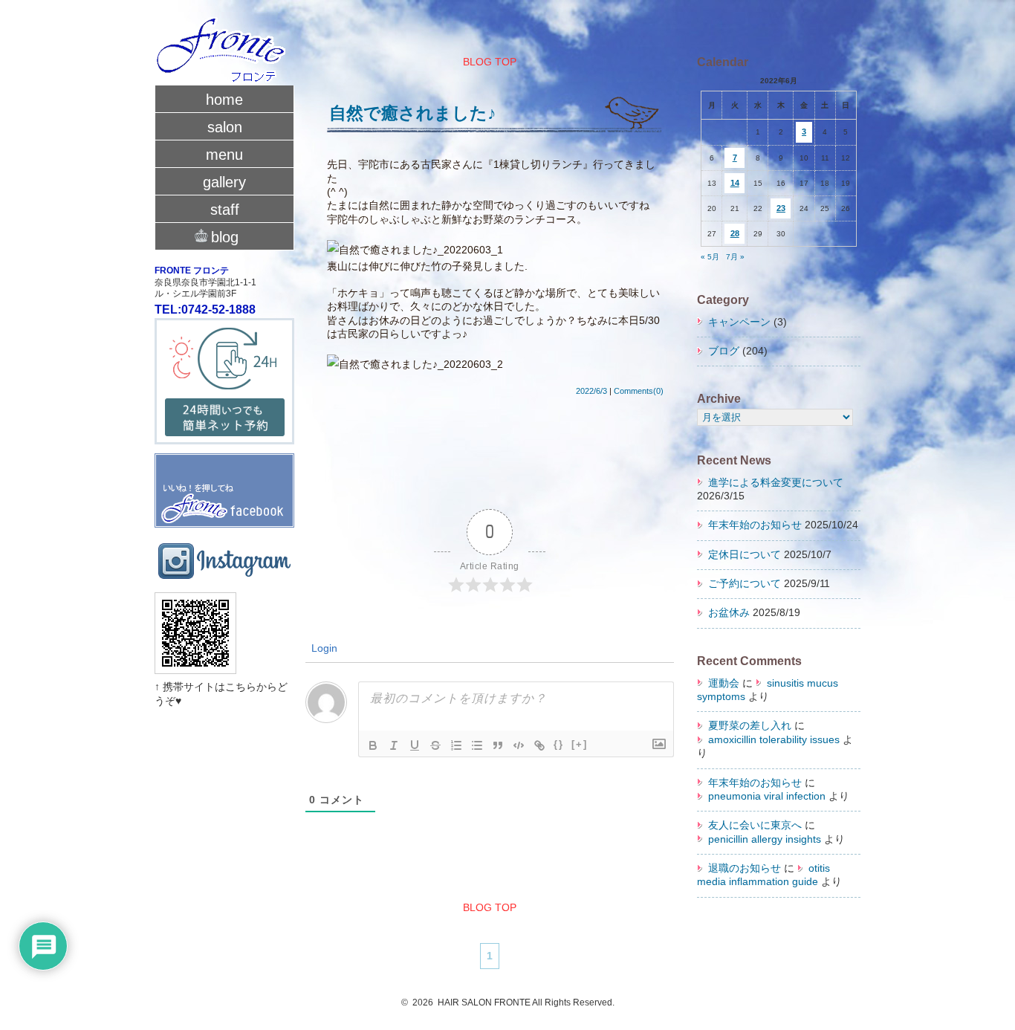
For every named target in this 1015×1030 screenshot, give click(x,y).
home (224, 99)
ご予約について (744, 583)
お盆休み (729, 612)
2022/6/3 (591, 390)
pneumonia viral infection (767, 796)
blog (225, 237)
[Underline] (414, 745)
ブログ (723, 351)
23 (780, 208)
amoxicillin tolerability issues (774, 739)
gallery (224, 182)
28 (734, 233)
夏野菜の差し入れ (749, 725)
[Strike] (435, 745)
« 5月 (710, 257)
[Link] (539, 745)
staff (224, 209)
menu (224, 154)
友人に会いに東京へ (755, 825)
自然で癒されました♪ (412, 113)
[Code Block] (518, 745)
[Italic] (393, 745)
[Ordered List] (456, 745)
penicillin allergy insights (764, 839)
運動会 (723, 683)
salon (224, 127)
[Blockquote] (497, 745)
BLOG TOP (489, 62)
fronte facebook (224, 484)
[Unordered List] (477, 745)
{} (559, 744)
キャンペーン (739, 322)
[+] (579, 744)
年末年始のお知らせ (755, 525)
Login (322, 648)
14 (734, 182)
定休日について (744, 554)
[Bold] (373, 745)
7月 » (735, 257)
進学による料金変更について (775, 482)
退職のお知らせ (744, 868)
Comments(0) (639, 390)
